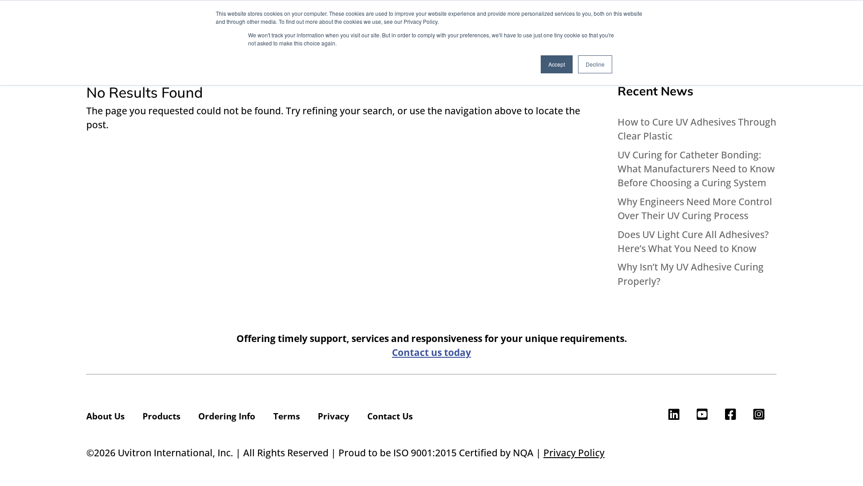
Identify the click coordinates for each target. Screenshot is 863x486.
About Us (105, 416)
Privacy (333, 416)
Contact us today (431, 352)
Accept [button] (556, 64)
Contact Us (390, 416)
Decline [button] (595, 64)
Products (161, 416)
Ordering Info (226, 416)
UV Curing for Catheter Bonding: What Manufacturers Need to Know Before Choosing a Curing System (696, 168)
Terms (286, 416)
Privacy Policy (574, 452)
